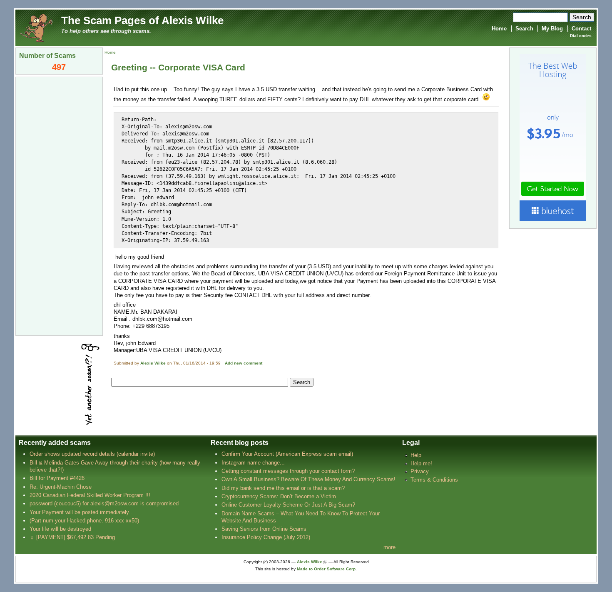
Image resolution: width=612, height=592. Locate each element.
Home (499, 28)
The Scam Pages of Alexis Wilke (142, 20)
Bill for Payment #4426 (57, 478)
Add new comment (243, 363)
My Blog (552, 28)
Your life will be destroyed (60, 529)
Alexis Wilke (153, 363)
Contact (581, 28)
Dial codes (581, 35)
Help (415, 455)
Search (524, 28)
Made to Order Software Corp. (327, 569)
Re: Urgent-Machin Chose (61, 487)
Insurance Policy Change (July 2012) (265, 537)
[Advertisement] (59, 205)
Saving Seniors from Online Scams (263, 529)
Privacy (419, 471)
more (389, 547)
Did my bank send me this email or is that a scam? (283, 488)
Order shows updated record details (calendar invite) (92, 454)
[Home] (36, 27)
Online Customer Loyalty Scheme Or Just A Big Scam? (288, 505)
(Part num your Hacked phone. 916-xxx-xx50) (84, 520)
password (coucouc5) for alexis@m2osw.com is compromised (104, 503)
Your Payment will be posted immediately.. (81, 512)
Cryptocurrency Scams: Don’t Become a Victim (278, 496)
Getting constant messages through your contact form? (288, 471)
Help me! (421, 463)
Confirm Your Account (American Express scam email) (287, 454)
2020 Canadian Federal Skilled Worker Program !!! (90, 495)
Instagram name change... (253, 463)
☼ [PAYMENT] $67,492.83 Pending (72, 537)
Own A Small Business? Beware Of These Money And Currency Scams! (308, 479)
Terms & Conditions (434, 480)
